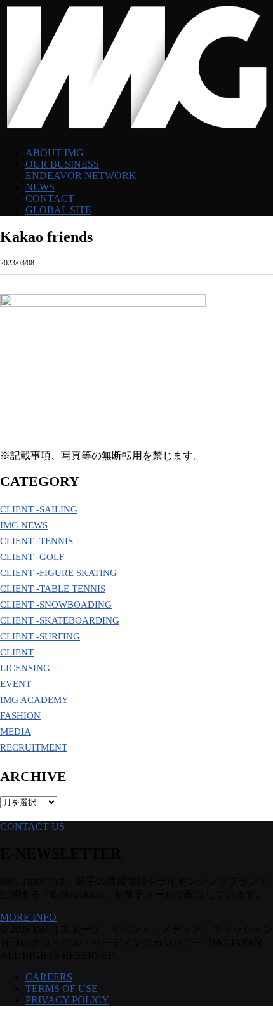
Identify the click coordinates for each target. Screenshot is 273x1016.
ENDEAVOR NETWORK (80, 175)
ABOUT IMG (54, 152)
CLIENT (17, 652)
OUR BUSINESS (62, 164)
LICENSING (25, 668)
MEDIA (15, 731)
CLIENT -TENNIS (36, 541)
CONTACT (49, 198)
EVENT (15, 684)
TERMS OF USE (61, 988)
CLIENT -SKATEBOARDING (59, 620)
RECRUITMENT (33, 747)
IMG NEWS (24, 525)
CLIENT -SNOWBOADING (56, 604)
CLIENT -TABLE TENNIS (52, 589)
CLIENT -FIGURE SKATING (58, 573)
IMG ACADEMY (34, 700)
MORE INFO (28, 917)
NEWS (40, 187)
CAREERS (48, 977)
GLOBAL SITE (58, 209)
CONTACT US (32, 826)
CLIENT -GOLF (32, 557)
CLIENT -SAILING (38, 509)
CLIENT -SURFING (40, 636)
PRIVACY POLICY (67, 999)
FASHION (20, 716)
